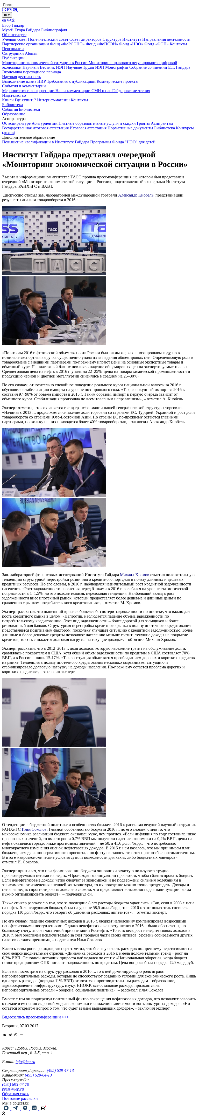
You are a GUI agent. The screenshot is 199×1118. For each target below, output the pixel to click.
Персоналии (13, 48)
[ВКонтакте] (4, 1034)
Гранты (144, 123)
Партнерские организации (26, 44)
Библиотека (12, 104)
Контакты (178, 44)
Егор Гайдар (13, 25)
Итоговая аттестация (89, 128)
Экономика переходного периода (31, 72)
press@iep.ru (13, 1089)
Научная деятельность (21, 76)
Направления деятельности (166, 39)
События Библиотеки (21, 109)
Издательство (14, 95)
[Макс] (6, 1109)
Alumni (31, 53)
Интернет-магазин (54, 100)
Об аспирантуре (17, 123)
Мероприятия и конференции (28, 90)
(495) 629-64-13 (38, 1075)
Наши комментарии (73, 90)
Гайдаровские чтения (131, 90)
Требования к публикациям (72, 81)
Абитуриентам (45, 123)
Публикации (13, 58)
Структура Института (122, 39)
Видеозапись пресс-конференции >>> (35, 1017)
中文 (11, 20)
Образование (13, 114)
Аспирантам (162, 123)
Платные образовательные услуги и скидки (98, 123)
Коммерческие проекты (117, 81)
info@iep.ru (25, 1061)
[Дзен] (25, 1109)
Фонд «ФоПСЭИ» (102, 44)
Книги (8, 100)
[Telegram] (10, 1034)
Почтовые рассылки (20, 1098)
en (4, 20)
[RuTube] (43, 1109)
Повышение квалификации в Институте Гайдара (46, 142)
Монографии (117, 67)
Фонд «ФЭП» (157, 44)
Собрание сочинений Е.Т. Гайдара (159, 67)
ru (7, 15)
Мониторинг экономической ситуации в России (45, 62)
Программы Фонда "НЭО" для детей (122, 142)
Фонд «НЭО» (131, 44)
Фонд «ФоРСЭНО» (68, 44)
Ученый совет (15, 39)
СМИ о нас (101, 90)
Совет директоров (86, 39)
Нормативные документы (131, 128)
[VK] (34, 1109)
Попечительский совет (48, 39)
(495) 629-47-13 (60, 1070)
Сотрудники (13, 53)
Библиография (54, 30)
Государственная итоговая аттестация (36, 128)
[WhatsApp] (15, 1034)
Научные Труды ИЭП (85, 67)
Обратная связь (15, 1094)
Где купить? (26, 100)
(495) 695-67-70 (15, 1084)
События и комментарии (24, 86)
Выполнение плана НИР (24, 81)
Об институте (14, 34)
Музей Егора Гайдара (21, 30)
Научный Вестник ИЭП (44, 67)
